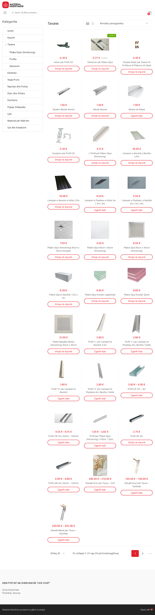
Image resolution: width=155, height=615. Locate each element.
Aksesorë (15, 66)
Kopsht (11, 37)
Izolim (10, 30)
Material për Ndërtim (18, 120)
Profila (13, 59)
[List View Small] (93, 23)
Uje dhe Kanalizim (16, 127)
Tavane (11, 44)
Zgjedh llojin (137, 115)
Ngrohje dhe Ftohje (17, 86)
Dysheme (12, 100)
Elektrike (12, 72)
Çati (9, 113)
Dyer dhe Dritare (16, 93)
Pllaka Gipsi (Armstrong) (22, 52)
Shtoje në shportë (63, 68)
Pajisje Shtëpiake (16, 107)
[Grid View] (87, 23)
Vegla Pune (13, 79)
